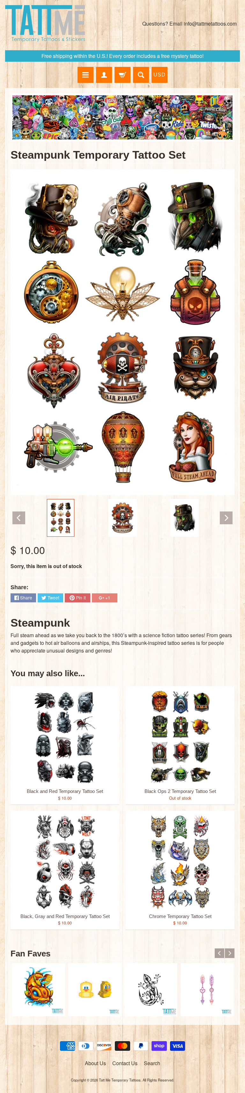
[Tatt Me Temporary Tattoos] (45, 23)
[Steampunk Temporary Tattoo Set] (60, 518)
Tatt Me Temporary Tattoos (120, 1079)
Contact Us (124, 1063)
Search (152, 1063)
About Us (95, 1063)
